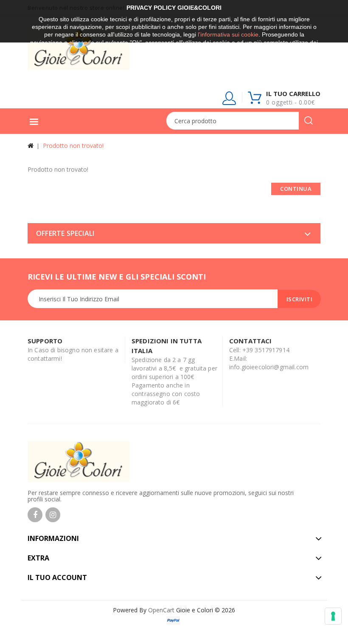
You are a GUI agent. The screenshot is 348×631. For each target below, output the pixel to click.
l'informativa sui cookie (228, 34)
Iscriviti (299, 299)
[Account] (229, 99)
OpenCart (161, 610)
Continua (296, 188)
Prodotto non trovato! (73, 145)
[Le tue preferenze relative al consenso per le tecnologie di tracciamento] (333, 616)
